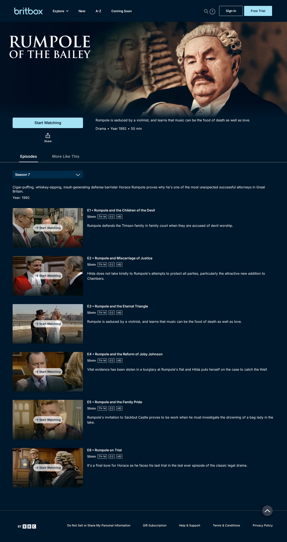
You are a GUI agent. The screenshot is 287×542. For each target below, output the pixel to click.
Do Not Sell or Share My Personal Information (98, 525)
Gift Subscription (154, 525)
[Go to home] (27, 526)
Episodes (28, 156)
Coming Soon (121, 11)
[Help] (213, 11)
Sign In (231, 11)
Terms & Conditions (226, 525)
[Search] (206, 11)
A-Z (98, 11)
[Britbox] (28, 11)
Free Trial (258, 11)
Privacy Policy (263, 525)
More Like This (65, 156)
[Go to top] (267, 510)
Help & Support (189, 525)
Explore (58, 11)
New (82, 11)
